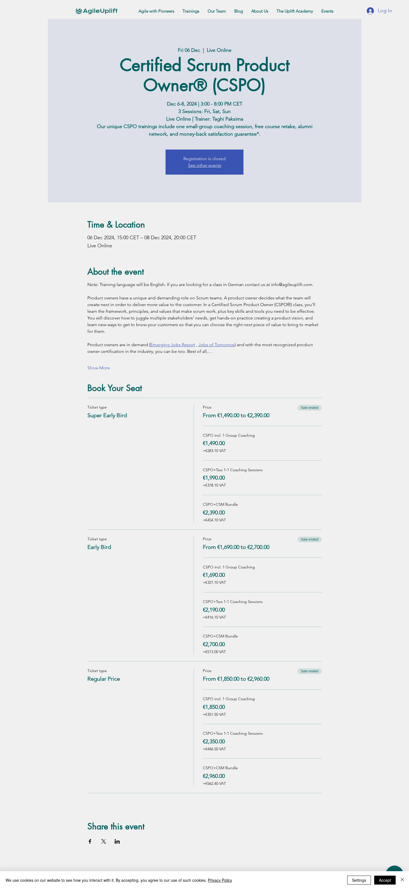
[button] (156, 11)
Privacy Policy (220, 880)
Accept (385, 880)
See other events (204, 165)
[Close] (402, 880)
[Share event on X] (103, 841)
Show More (98, 367)
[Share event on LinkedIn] (117, 841)
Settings (359, 880)
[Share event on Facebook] (90, 841)
